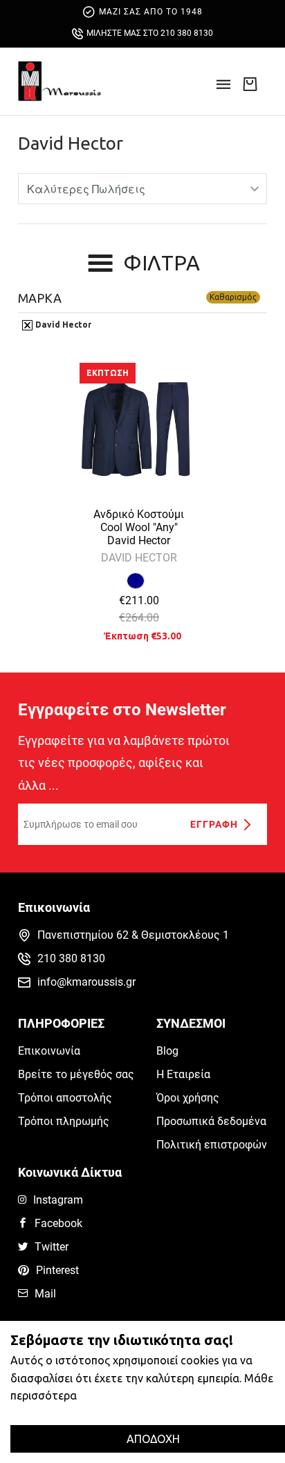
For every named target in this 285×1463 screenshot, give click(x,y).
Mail (45, 1293)
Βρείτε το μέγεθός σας (76, 1074)
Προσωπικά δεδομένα (211, 1121)
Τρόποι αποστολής (65, 1097)
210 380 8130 (71, 958)
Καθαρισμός (233, 296)
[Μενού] (223, 89)
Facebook (58, 1223)
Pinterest (57, 1270)
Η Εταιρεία (183, 1074)
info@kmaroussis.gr (86, 981)
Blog (167, 1050)
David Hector (70, 143)
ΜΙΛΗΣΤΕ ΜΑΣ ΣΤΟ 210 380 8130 (149, 33)
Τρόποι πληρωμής (63, 1121)
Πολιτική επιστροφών (211, 1144)
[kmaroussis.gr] (59, 81)
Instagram (58, 1199)
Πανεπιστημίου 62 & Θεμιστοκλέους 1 (133, 935)
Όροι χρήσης (187, 1097)
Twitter (51, 1246)
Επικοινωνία (49, 1050)
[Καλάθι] (249, 83)
